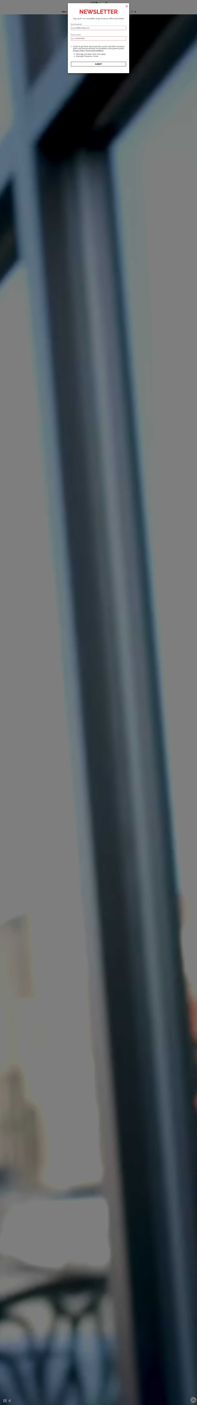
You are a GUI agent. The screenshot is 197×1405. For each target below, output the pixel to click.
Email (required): (76, 24)
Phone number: (76, 35)
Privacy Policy (79, 50)
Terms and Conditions (94, 50)
